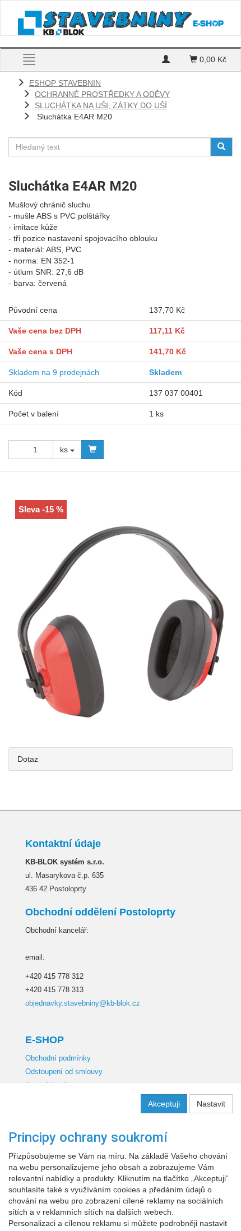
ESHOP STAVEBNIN (65, 82)
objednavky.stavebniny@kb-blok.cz (82, 1003)
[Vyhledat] (221, 146)
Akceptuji (164, 1103)
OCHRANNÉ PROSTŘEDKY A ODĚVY (102, 94)
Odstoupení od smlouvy (64, 1071)
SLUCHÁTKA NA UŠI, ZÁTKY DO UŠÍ (101, 105)
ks (65, 449)
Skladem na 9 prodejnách (53, 372)
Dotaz (27, 759)
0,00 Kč (211, 59)
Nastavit (211, 1103)
